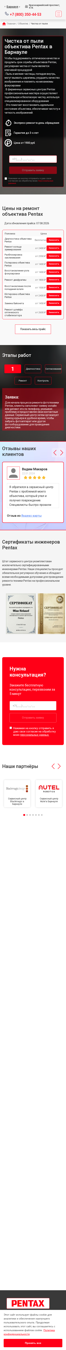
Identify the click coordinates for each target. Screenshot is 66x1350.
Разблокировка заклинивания (13, 256)
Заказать (54, 240)
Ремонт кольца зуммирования (13, 248)
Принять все (33, 1342)
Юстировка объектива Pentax (17, 295)
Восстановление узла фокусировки (17, 272)
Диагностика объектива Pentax (18, 240)
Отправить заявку (33, 170)
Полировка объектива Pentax (17, 264)
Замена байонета (14, 303)
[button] (54, 453)
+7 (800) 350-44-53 (25, 14)
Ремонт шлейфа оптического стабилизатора (14, 312)
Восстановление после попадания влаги (18, 287)
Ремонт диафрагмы (15, 279)
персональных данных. (34, 735)
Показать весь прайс (33, 329)
